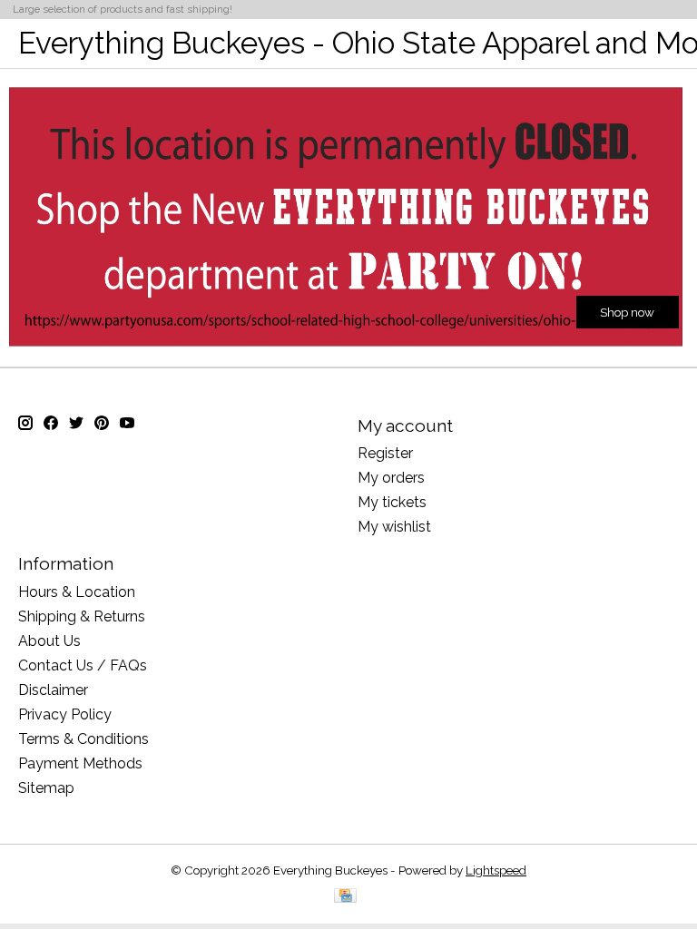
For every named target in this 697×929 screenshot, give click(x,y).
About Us (49, 641)
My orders (391, 477)
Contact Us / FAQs (82, 665)
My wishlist (394, 526)
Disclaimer (53, 690)
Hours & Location (76, 592)
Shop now (627, 311)
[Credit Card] (345, 896)
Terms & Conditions (83, 739)
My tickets (392, 502)
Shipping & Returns (81, 616)
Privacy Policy (65, 714)
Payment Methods (80, 763)
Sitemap (46, 788)
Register (385, 453)
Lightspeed (496, 870)
